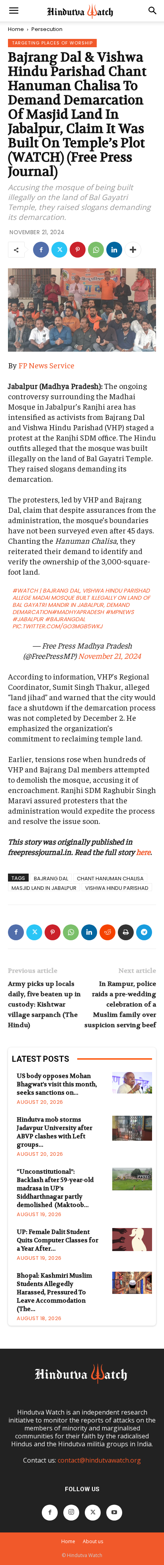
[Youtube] (114, 1513)
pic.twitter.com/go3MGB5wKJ (57, 626)
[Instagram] (71, 1513)
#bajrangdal (65, 619)
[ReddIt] (107, 932)
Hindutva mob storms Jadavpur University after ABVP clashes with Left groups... (54, 1132)
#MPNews (119, 612)
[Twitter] (59, 250)
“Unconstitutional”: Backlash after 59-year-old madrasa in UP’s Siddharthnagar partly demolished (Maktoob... (55, 1188)
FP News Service (46, 365)
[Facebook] (41, 250)
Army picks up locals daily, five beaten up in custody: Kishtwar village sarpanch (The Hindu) (44, 1004)
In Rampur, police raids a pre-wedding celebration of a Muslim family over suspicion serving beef (120, 1004)
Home (16, 29)
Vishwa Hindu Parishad (116, 887)
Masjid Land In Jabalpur (44, 887)
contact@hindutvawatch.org (99, 1460)
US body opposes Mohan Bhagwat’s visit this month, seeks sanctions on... (57, 1084)
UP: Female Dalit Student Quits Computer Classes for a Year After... (57, 1240)
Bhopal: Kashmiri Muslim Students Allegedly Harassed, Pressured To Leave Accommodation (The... (54, 1292)
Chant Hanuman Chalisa (110, 878)
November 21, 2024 (109, 655)
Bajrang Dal (51, 878)
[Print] (126, 932)
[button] (13, 10)
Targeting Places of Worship (52, 43)
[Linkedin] (114, 250)
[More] (133, 250)
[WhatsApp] (96, 250)
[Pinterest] (78, 250)
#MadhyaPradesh (78, 612)
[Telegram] (144, 932)
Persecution (46, 29)
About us (93, 1541)
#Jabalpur (27, 619)
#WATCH (25, 591)
